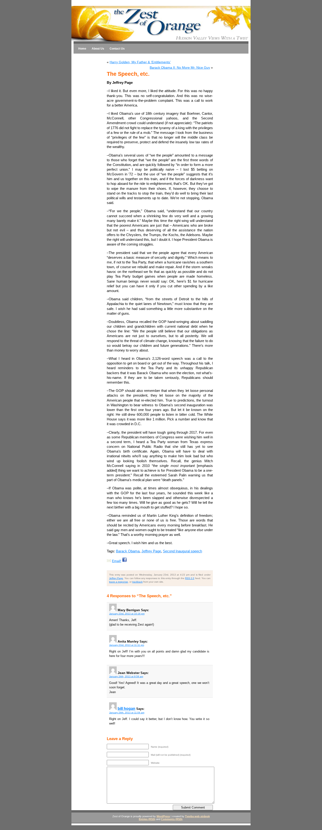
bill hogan (126, 709)
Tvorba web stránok (197, 816)
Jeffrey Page (151, 551)
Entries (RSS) (147, 819)
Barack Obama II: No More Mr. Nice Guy (180, 67)
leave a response (118, 581)
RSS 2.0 (189, 578)
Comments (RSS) (171, 819)
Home (82, 48)
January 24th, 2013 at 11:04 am (126, 712)
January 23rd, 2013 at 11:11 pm (126, 645)
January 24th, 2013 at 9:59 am (126, 676)
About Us (98, 48)
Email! (116, 561)
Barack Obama (128, 551)
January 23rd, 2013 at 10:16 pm (126, 613)
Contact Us (117, 48)
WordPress (163, 816)
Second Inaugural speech (182, 551)
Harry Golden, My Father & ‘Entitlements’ (140, 62)
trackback (137, 581)
